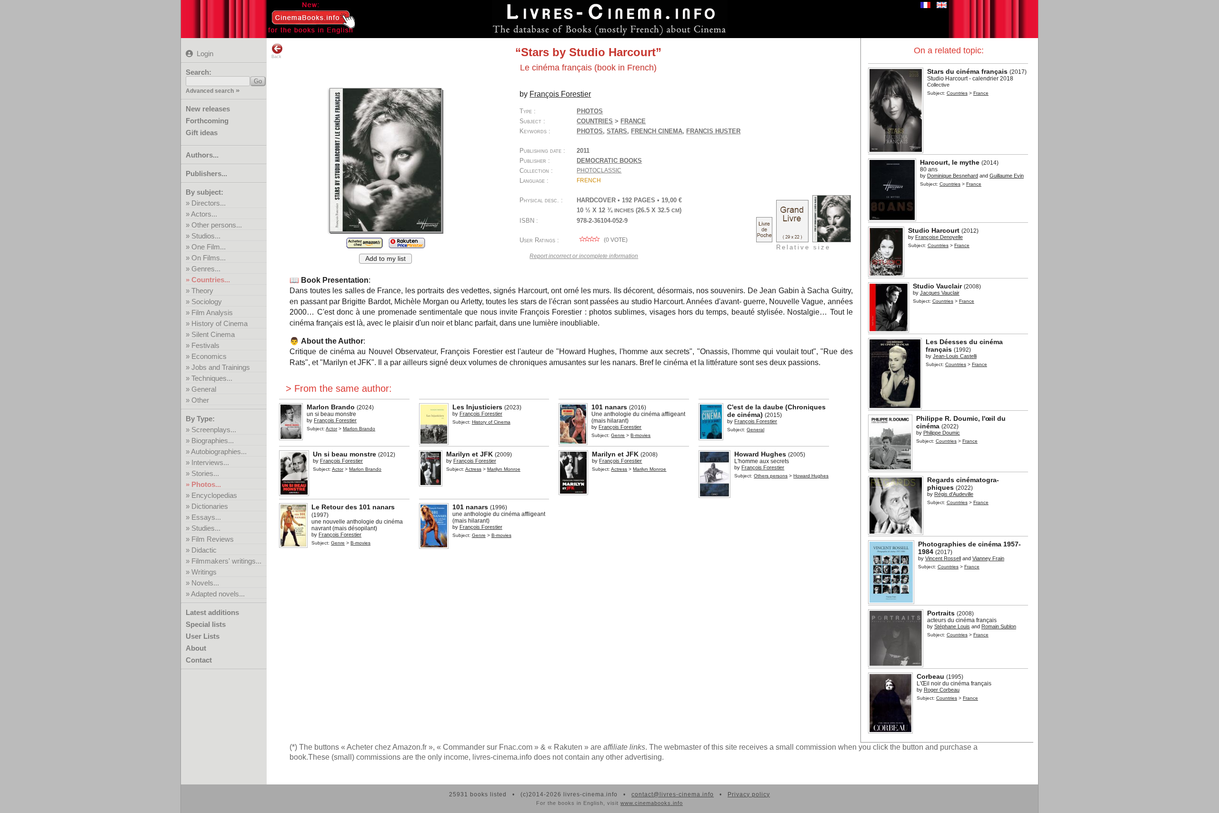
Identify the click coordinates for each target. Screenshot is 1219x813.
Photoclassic (599, 170)
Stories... (205, 473)
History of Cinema (219, 323)
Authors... (202, 155)
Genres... (205, 269)
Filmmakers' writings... (226, 561)
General (203, 389)
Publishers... (206, 173)
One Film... (208, 247)
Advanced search (210, 91)
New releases (208, 109)
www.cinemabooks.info (651, 803)
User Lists (203, 636)
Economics (209, 356)
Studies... (205, 528)
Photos (590, 111)
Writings (204, 572)
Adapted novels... (218, 594)
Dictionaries (209, 506)
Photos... (206, 484)
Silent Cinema (213, 334)
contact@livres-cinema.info (672, 794)
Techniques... (211, 378)
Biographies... (212, 440)
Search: (198, 72)
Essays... (206, 517)
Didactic (204, 550)
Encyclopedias (214, 495)
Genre (618, 435)
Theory (202, 291)
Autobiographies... (219, 451)
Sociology (206, 301)
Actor (331, 428)
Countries (957, 93)
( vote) (615, 240)
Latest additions (212, 612)
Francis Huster (713, 131)
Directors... (208, 203)
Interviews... (210, 462)
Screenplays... (213, 430)
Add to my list (385, 258)
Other (200, 400)
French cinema (656, 131)
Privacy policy (749, 794)
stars (617, 131)
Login (205, 54)
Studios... (205, 236)
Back (276, 56)
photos (590, 131)
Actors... (204, 214)
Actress (473, 469)
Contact (199, 660)
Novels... (205, 583)
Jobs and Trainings (220, 367)
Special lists (206, 624)
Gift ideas (202, 133)
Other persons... (216, 225)
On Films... (208, 258)
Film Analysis (212, 312)
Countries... (210, 280)
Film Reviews (212, 539)
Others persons (771, 475)
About (196, 648)
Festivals (205, 345)
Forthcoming (207, 121)
